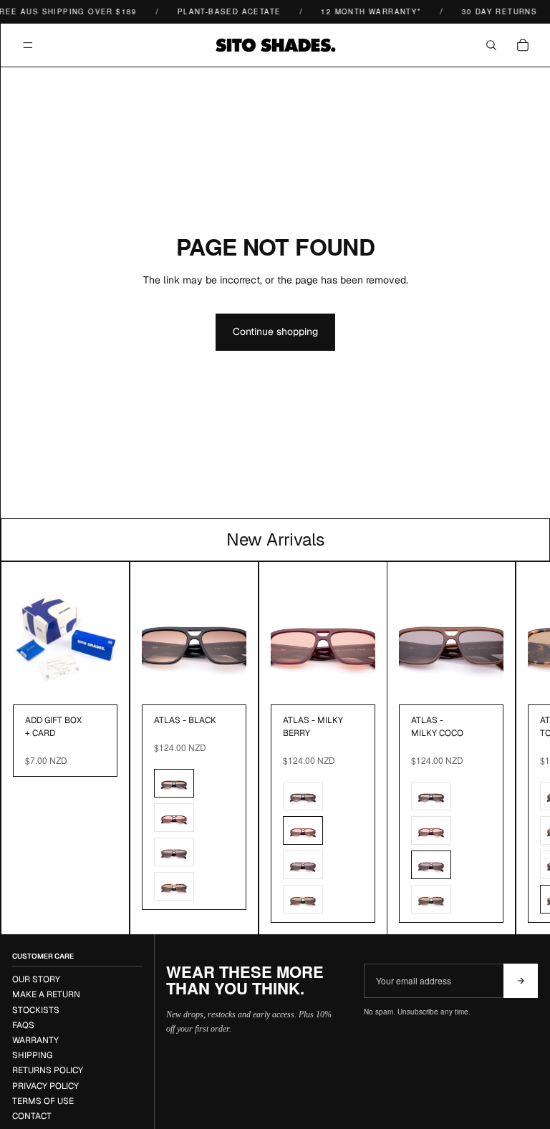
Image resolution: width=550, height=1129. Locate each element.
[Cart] (523, 45)
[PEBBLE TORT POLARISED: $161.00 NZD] (174, 886)
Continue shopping (275, 331)
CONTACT (32, 1116)
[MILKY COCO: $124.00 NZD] (174, 852)
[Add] (95, 682)
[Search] (491, 45)
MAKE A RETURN (46, 994)
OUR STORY (36, 979)
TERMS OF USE (43, 1101)
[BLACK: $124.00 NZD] (174, 783)
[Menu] (28, 45)
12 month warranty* (365, 11)
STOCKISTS (35, 1010)
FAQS (23, 1025)
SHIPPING (32, 1055)
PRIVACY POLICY (45, 1086)
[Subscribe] (520, 981)
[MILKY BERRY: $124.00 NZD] (174, 817)
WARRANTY (35, 1040)
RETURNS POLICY (47, 1070)
